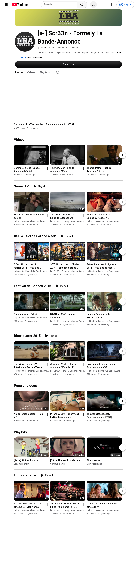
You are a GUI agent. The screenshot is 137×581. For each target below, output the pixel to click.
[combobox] (60, 5)
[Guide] (6, 5)
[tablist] (68, 72)
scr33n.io (21, 57)
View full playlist (21, 464)
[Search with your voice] (93, 4)
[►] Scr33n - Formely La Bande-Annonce (32, 221)
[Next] (122, 155)
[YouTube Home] (19, 4)
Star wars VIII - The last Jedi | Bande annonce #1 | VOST (44, 124)
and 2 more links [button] (34, 57)
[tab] (19, 72)
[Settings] (112, 5)
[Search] (82, 4)
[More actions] (47, 168)
